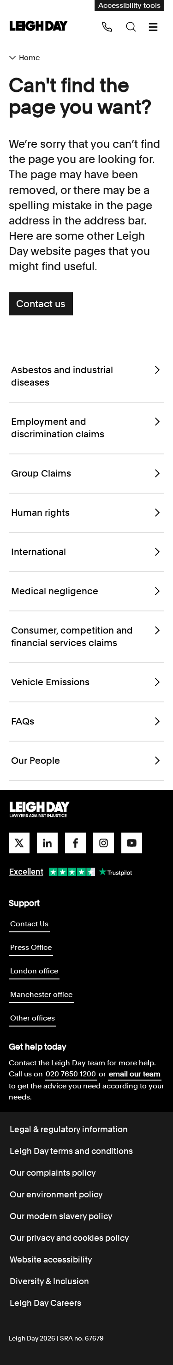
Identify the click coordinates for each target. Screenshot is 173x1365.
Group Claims (41, 473)
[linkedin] (47, 843)
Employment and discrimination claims (57, 428)
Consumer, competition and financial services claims (72, 636)
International (38, 551)
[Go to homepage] (40, 810)
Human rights (40, 512)
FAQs (22, 721)
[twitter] (19, 843)
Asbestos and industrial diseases (62, 376)
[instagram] (103, 843)
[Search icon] (131, 27)
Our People (35, 760)
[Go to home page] (39, 26)
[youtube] (131, 843)
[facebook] (75, 843)
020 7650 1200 (71, 1073)
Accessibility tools (129, 5)
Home (29, 57)
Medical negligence (54, 591)
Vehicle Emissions (50, 682)
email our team (135, 1073)
